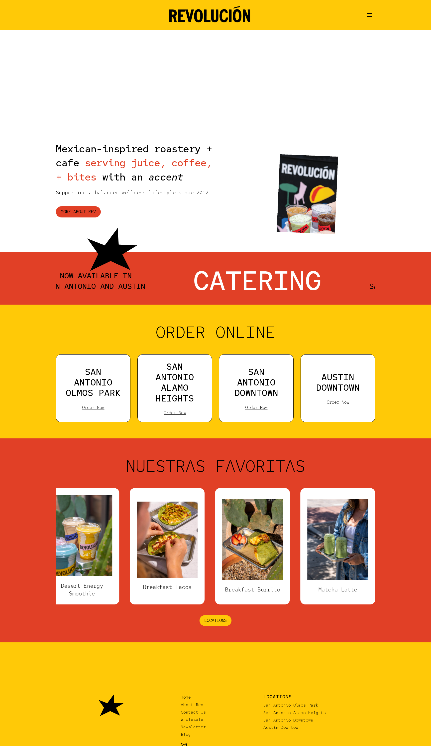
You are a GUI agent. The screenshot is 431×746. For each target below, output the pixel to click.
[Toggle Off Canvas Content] (369, 15)
